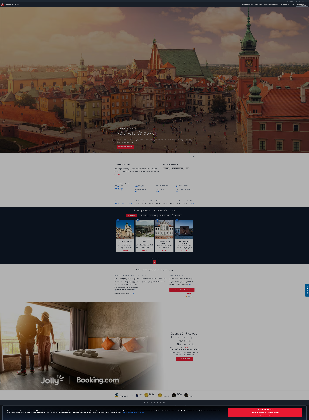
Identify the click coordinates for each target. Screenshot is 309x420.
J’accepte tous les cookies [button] (265, 409)
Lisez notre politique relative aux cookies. (133, 412)
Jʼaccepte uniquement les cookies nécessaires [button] (264, 412)
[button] (265, 415)
